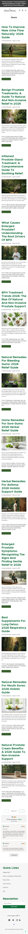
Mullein (15, 665)
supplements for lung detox (12, 667)
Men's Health (19, 138)
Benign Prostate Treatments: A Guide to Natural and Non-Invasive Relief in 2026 (14, 97)
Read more (6, 145)
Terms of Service (7, 883)
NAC (19, 665)
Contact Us (5, 887)
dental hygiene (17, 400)
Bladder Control (9, 597)
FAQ (4, 891)
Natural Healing (17, 527)
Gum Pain (18, 463)
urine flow (4, 75)
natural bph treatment (6, 340)
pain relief (7, 730)
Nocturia (7, 600)
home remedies (5, 402)
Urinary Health (8, 141)
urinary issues (20, 73)
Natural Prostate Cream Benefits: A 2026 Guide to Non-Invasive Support (13, 752)
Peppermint (15, 466)
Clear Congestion (10, 664)
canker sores (9, 725)
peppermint (18, 403)
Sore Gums (21, 466)
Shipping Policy (6, 872)
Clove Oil (8, 463)
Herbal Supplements (19, 664)
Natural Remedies (17, 206)
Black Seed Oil (13, 524)
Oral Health (9, 466)
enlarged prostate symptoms (8, 599)
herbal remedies (17, 725)
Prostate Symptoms (14, 600)
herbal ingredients (16, 791)
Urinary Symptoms (13, 276)
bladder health (9, 70)
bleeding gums (9, 400)
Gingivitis (13, 463)
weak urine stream (11, 75)
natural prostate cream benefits (13, 793)
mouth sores (16, 726)
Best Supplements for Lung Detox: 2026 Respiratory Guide (14, 624)
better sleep (9, 791)
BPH (7, 138)
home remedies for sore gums (14, 464)
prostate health (13, 73)
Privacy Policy (6, 879)
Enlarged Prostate (16, 272)
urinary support (8, 796)
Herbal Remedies (22, 524)
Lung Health (10, 665)
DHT (10, 272)
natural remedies (5, 73)
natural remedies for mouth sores (14, 728)
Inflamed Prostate (10, 204)
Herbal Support (11, 138)
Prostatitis (14, 207)
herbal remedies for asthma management (11, 526)
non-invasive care (11, 794)
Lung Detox (4, 665)
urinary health (17, 342)
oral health (12, 403)
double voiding (16, 70)
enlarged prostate (13, 339)
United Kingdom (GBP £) (13, 915)
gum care (23, 400)
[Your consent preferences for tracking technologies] (25, 931)
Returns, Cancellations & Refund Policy (12, 876)
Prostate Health (7, 207)
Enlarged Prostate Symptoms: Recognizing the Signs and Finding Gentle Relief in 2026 (13, 554)
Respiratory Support (6, 529)
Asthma (8, 524)
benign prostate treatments (12, 136)
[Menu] (25, 10)
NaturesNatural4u (11, 929)
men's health (22, 71)
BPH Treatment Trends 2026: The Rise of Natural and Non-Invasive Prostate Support (14, 299)
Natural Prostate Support (17, 274)
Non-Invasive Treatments (13, 139)
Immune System (9, 527)
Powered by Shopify (19, 929)
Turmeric (14, 529)
